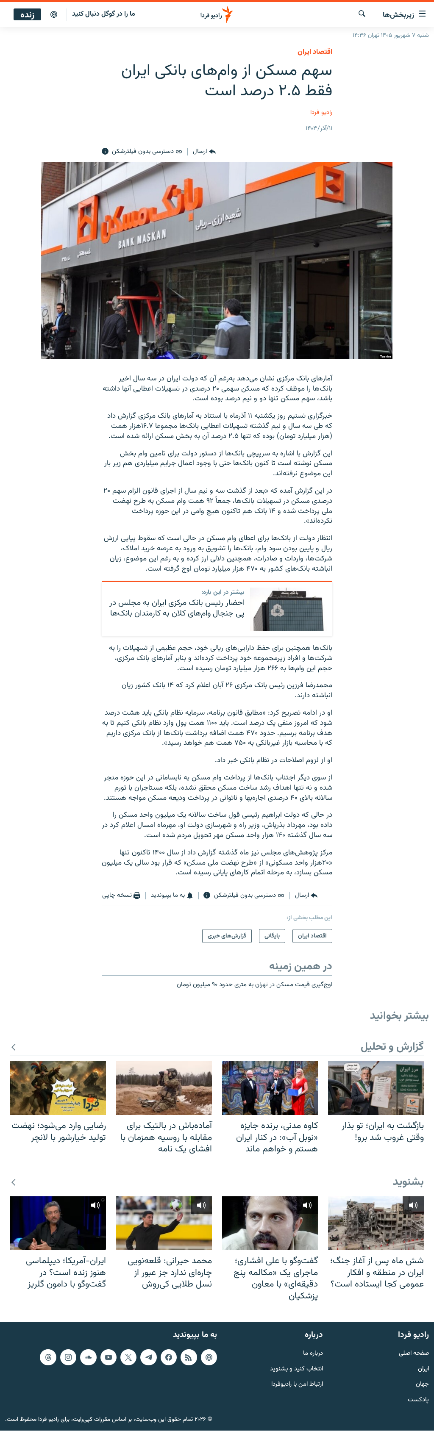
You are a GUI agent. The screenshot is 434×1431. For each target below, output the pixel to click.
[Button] (204, 152)
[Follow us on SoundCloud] (88, 1357)
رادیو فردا (321, 112)
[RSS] (189, 1357)
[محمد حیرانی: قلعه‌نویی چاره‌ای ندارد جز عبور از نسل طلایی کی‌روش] (164, 1223)
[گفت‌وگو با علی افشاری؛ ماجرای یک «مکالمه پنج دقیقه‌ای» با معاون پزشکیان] (270, 1223)
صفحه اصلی (414, 1353)
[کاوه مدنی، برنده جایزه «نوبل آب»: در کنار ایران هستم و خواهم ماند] (270, 1088)
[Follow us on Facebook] (169, 1357)
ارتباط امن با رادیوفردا (297, 1385)
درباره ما (313, 1353)
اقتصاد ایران (315, 52)
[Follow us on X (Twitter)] (128, 1357)
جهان (422, 1385)
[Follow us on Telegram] (148, 1357)
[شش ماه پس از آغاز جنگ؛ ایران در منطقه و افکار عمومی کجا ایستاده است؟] (376, 1223)
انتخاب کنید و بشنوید (296, 1369)
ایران (423, 1369)
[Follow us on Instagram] (68, 1357)
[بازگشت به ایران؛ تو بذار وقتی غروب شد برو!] (376, 1088)
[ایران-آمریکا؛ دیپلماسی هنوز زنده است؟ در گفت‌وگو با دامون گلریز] (58, 1223)
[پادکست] (54, 14)
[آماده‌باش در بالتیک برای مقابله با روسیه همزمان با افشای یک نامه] (164, 1088)
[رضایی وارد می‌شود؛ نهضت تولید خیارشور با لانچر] (58, 1088)
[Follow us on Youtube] (108, 1357)
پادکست (418, 1400)
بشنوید (408, 1182)
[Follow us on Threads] (48, 1357)
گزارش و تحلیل (392, 1047)
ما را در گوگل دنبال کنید (103, 14)
